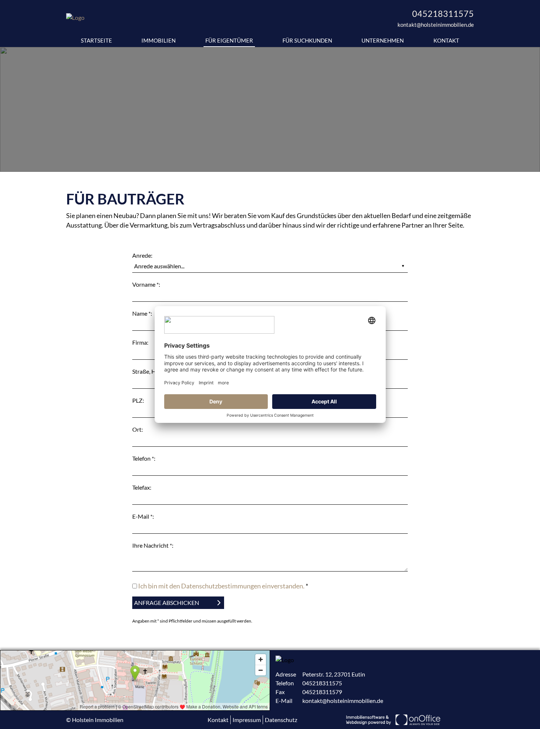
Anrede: (142, 255)
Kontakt (446, 40)
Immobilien (158, 40)
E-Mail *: (143, 516)
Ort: (137, 429)
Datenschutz (281, 719)
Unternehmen (382, 40)
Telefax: (141, 487)
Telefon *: (143, 458)
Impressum (247, 719)
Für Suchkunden (307, 40)
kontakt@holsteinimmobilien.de (435, 24)
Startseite (96, 40)
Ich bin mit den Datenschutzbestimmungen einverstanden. (221, 586)
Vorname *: (146, 284)
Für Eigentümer (229, 40)
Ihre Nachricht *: (152, 545)
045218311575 (443, 13)
